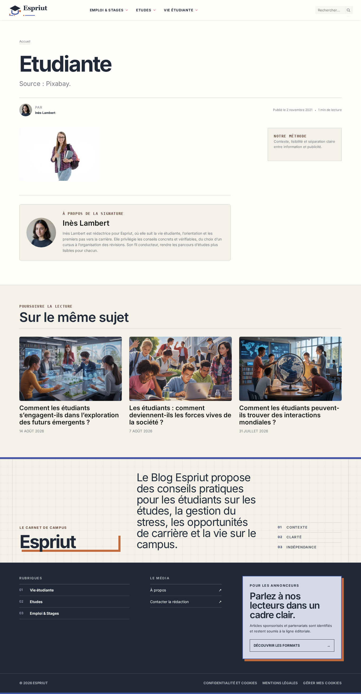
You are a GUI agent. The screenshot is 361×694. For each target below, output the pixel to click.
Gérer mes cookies (322, 683)
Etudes (143, 10)
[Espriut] (42, 10)
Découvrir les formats (292, 645)
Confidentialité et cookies (230, 683)
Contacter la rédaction (186, 601)
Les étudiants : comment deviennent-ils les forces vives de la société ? (180, 415)
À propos (186, 590)
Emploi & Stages (107, 10)
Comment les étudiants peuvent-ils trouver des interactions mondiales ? (289, 415)
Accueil (24, 41)
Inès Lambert (86, 223)
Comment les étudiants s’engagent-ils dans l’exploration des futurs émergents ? (69, 415)
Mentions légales (280, 683)
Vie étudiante (178, 10)
